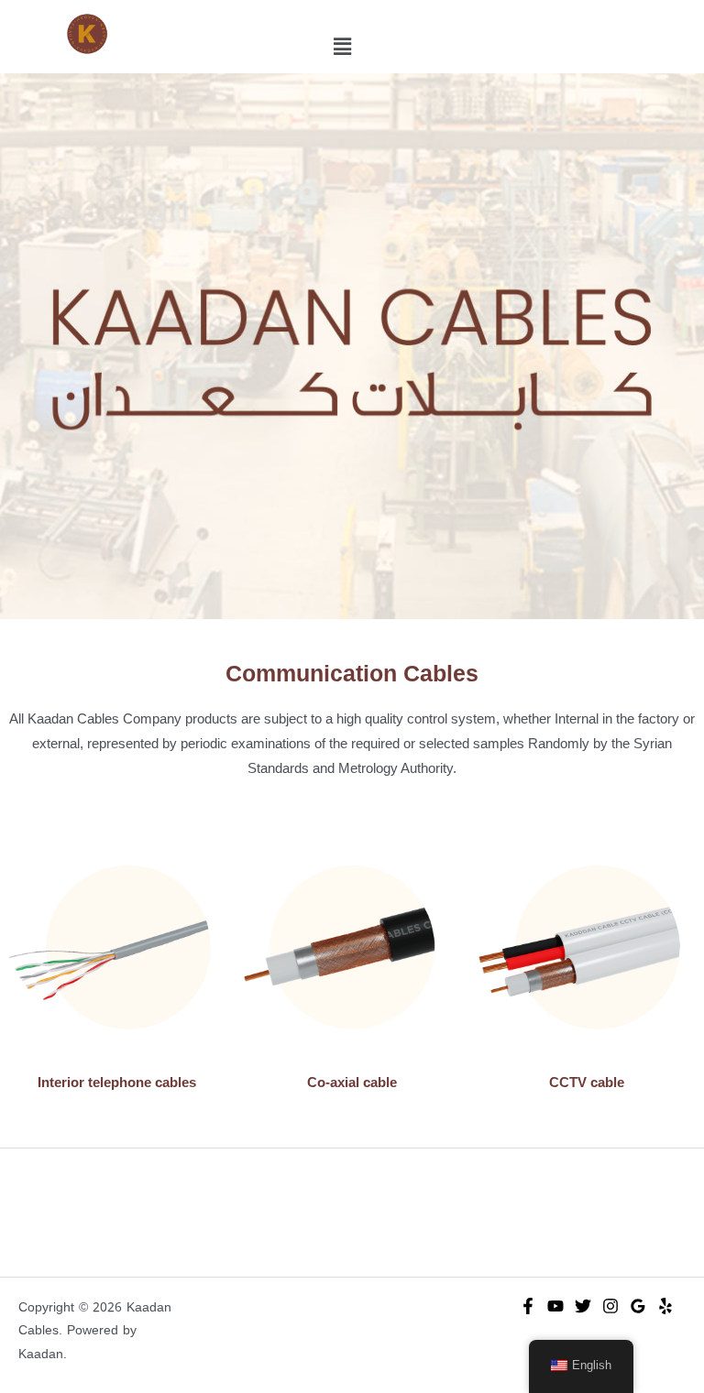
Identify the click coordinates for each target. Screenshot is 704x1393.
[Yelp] (665, 1306)
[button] (342, 46)
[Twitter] (583, 1306)
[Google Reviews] (638, 1306)
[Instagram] (610, 1306)
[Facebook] (528, 1306)
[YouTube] (555, 1306)
